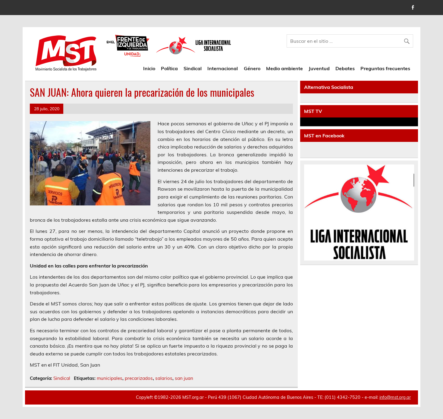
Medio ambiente (284, 68)
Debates (345, 68)
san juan (184, 378)
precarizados (139, 378)
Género (252, 68)
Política (169, 68)
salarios (163, 378)
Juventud (319, 68)
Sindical (193, 68)
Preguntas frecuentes (385, 68)
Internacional (222, 68)
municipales (109, 378)
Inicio (149, 68)
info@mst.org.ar (395, 397)
